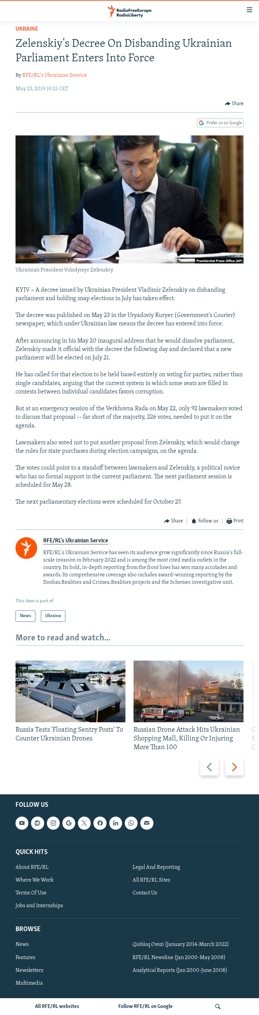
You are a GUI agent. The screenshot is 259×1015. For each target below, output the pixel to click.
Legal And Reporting (156, 867)
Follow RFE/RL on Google (145, 1006)
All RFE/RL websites (57, 1006)
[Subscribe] (146, 823)
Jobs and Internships (39, 906)
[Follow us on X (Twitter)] (84, 823)
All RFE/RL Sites (151, 880)
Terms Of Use (31, 893)
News (22, 945)
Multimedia (29, 983)
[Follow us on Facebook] (99, 823)
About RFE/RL (32, 867)
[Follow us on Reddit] (37, 823)
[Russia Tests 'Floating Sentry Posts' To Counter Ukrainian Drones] (70, 691)
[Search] (218, 1006)
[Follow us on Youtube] (22, 823)
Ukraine (27, 29)
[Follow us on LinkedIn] (115, 823)
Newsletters (30, 970)
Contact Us (145, 893)
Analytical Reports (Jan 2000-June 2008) (180, 970)
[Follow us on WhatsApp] (131, 823)
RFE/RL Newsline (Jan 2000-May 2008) (179, 957)
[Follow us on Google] (68, 823)
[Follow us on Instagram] (53, 823)
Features (25, 957)
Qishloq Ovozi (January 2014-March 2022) (181, 945)
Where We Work (35, 880)
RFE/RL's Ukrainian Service (54, 75)
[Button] (234, 103)
